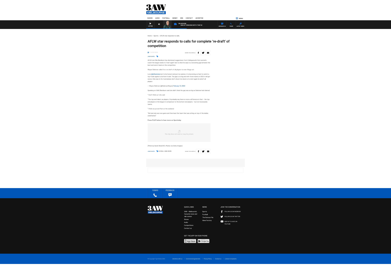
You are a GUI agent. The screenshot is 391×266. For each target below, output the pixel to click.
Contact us (188, 228)
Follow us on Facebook (233, 211)
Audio (157, 18)
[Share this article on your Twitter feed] (203, 52)
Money (174, 18)
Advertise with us (177, 259)
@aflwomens (155, 74)
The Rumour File (207, 217)
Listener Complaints (231, 259)
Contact (189, 18)
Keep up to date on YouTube (231, 223)
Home (150, 36)
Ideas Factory (207, 220)
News (165, 151)
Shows (150, 18)
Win (181, 18)
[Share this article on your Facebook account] (198, 52)
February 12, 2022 (179, 86)
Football (166, 18)
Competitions (188, 225)
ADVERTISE (199, 18)
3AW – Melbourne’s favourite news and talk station (190, 214)
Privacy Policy (208, 259)
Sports (156, 36)
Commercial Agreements (193, 259)
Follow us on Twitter (232, 216)
